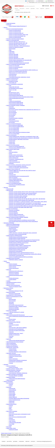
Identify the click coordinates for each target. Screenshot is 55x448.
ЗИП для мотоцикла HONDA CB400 (16, 125)
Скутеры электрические (13, 278)
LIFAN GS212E (11, 51)
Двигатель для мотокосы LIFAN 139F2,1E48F (17, 197)
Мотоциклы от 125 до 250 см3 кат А (16, 271)
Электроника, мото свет (11, 353)
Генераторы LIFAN (9, 188)
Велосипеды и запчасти (8, 288)
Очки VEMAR (11, 424)
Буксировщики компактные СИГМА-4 (16, 244)
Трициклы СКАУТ (12, 231)
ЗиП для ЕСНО (12, 122)
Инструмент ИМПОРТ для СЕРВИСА (16, 375)
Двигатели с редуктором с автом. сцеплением (18, 196)
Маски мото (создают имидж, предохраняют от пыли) (19, 414)
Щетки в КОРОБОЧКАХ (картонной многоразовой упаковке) (21, 316)
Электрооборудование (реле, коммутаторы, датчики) (19, 77)
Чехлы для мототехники (11, 343)
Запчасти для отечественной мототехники (14, 28)
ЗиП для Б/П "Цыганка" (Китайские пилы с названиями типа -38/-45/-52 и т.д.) (24, 109)
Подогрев (11, 363)
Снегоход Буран (12, 140)
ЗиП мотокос (11, 116)
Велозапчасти (9, 298)
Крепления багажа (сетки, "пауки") (16, 333)
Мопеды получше (12, 266)
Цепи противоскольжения (14, 181)
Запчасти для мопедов (13, 68)
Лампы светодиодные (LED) (14, 162)
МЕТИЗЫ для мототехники (14, 334)
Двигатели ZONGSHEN (13, 213)
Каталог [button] (4, 20)
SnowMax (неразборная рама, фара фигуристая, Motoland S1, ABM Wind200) (24, 137)
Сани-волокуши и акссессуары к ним (16, 255)
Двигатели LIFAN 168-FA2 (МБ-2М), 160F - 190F (18, 43)
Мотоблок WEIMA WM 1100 (14, 94)
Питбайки (8, 281)
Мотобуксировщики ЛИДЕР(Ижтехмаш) (14, 235)
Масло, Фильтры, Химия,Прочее (12, 149)
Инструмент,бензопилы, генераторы (13, 370)
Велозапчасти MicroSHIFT (14, 309)
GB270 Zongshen (12, 48)
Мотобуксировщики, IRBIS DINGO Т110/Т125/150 (18, 139)
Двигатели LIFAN (9, 190)
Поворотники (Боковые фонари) (15, 356)
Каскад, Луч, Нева (12, 89)
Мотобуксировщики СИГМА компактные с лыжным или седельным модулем (24, 239)
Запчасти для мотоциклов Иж (15, 30)
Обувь (10, 408)
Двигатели (6, 187)
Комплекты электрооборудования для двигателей (19, 62)
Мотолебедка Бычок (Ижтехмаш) (13, 258)
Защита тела (11, 412)
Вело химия (11, 302)
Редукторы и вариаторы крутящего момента (15, 38)
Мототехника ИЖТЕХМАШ (9, 222)
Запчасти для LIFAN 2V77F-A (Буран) (16, 47)
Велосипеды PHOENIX (10, 292)
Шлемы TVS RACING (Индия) (14, 399)
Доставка (33, 8)
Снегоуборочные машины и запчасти (13, 282)
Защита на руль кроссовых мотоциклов (17, 340)
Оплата (27, 8)
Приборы (11, 357)
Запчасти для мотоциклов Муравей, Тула (17, 36)
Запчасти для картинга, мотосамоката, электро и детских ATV (18, 164)
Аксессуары (11, 106)
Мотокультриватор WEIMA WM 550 (16, 95)
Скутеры (8, 276)
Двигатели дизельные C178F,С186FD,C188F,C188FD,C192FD (20, 207)
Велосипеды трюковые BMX (14, 293)
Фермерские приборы (10, 377)
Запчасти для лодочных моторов (12, 145)
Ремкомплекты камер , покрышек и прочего (17, 306)
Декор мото (11, 331)
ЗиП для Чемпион (12, 113)
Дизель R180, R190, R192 (14, 87)
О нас (37, 8)
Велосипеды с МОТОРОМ (11, 310)
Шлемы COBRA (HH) (13, 397)
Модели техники (12, 319)
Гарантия (42, 8)
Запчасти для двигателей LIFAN (12, 40)
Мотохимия (11, 163)
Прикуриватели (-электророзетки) (16, 361)
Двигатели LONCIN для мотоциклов (16, 214)
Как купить (22, 8)
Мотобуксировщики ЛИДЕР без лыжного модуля (18, 242)
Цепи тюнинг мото (12, 75)
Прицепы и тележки (10, 283)
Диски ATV (11, 173)
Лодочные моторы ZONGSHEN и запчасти (17, 147)
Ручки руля (11, 336)
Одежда (10, 385)
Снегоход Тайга (12, 143)
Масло (10, 150)
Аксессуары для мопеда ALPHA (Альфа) (17, 330)
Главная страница (4, 433)
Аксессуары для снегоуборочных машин (17, 184)
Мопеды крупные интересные (15, 265)
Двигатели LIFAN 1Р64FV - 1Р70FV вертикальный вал (19, 45)
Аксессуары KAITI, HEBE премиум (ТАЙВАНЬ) (18, 327)
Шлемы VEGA (11, 402)
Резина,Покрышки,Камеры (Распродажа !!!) (18, 26)
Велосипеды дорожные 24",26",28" (16, 290)
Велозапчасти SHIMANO (14, 307)
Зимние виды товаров (13, 429)
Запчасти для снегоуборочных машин (13, 183)
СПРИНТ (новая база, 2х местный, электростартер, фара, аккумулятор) (23, 232)
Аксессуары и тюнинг (10, 320)
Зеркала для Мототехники (11, 344)
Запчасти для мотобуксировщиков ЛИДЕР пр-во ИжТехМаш (21, 256)
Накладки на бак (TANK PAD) (14, 322)
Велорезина (11, 303)
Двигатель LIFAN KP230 (13, 55)
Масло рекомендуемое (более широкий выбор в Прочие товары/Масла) (23, 221)
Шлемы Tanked (12, 392)
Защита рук (8, 339)
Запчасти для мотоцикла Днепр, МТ (16, 33)
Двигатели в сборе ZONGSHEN (15, 218)
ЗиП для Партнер (12, 111)
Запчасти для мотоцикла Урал (15, 31)
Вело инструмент (12, 300)
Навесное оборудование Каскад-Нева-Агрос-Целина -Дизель (21, 96)
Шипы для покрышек (13, 177)
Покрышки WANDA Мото (14, 171)
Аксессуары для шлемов (14, 324)
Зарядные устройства (13, 152)
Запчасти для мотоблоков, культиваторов (14, 84)
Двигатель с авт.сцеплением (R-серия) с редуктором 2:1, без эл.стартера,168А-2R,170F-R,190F (27, 204)
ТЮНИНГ (11, 337)
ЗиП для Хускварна (13, 112)
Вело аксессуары (12, 299)
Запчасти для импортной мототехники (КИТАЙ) (15, 64)
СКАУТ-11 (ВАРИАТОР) (13, 230)
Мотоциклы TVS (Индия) (14, 272)
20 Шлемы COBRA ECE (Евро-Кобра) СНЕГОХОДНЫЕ (19, 398)
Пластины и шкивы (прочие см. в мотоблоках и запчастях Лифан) (22, 220)
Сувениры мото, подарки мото (12, 347)
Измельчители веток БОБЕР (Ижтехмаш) (17, 378)
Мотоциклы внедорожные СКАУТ (12, 225)
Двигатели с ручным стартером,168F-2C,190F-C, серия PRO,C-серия (22, 194)
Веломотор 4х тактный (13, 81)
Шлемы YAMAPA (12, 394)
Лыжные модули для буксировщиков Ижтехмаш (18, 247)
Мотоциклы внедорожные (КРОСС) (16, 275)
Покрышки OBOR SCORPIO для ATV (16, 180)
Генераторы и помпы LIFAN (14, 371)
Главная (3, 441)
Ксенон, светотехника (13, 358)
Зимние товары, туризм (11, 428)
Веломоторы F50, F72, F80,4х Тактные (13, 295)
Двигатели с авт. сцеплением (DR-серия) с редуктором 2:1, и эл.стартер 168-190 (25, 203)
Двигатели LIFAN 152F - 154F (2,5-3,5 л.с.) (17, 41)
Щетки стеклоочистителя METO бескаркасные (15, 315)
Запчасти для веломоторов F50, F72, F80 (14, 296)
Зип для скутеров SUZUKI (14, 129)
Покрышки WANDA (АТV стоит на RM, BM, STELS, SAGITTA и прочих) (22, 170)
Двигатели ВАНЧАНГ (13, 211)
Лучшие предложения (10, 23)
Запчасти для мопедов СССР (11, 79)
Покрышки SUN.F (12, 174)
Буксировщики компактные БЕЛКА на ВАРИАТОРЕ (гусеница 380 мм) (22, 241)
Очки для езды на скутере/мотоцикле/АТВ (17, 416)
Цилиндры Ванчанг (13, 74)
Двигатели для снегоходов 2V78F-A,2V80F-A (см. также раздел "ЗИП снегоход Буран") (26, 205)
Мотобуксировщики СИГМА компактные (17, 249)
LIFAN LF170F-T (12, 53)
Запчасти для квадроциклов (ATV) (16, 67)
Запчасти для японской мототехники (13, 123)
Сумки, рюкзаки (12, 421)
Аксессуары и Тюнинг (8, 313)
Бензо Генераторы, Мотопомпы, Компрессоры (18, 373)
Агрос (10, 85)
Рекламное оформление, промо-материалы (17, 351)
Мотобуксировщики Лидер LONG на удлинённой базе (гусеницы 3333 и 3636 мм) (25, 254)
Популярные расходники (14, 121)
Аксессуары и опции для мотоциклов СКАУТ (17, 234)
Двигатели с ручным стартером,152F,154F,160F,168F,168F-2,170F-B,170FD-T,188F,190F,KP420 (27, 198)
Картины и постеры (13, 350)
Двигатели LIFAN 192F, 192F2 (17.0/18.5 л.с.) (17, 44)
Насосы (10, 153)
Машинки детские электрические (13, 285)
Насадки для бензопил (10, 365)
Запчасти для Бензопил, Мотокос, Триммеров (15, 105)
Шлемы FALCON (12, 388)
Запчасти (5, 27)
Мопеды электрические (14, 268)
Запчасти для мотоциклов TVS (12, 78)
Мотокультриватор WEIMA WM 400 (16, 102)
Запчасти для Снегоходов (11, 135)
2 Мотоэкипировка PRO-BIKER (15, 422)
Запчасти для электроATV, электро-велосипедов (18, 167)
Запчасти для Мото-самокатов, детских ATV (17, 166)
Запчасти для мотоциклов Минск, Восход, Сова (18, 34)
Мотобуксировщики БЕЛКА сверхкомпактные (18, 237)
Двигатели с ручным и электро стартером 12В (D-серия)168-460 (21, 200)
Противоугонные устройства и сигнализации (18, 360)
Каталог (16, 8)
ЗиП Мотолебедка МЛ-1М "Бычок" (16, 88)
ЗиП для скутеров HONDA (14, 133)
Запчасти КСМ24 (12, 186)
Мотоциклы (8, 269)
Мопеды (8, 262)
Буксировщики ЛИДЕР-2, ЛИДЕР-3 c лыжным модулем (20, 245)
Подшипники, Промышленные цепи (16, 159)
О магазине (21, 441)
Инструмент (6, 364)
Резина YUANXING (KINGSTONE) (15, 179)
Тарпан (10, 99)
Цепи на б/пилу (12, 119)
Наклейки (11, 323)
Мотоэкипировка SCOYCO (11, 404)
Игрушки (8, 317)
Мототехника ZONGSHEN (14, 273)
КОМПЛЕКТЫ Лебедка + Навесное (16, 259)
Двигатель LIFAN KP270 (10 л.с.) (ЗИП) (16, 58)
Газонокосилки (12, 108)
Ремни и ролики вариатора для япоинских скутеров (19, 132)
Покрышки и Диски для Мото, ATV (13, 169)
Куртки (10, 425)
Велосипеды (8, 289)
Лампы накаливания (13, 160)
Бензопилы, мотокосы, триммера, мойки (14, 368)
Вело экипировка (9, 382)
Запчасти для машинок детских (15, 286)
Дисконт (47, 8)
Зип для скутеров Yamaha (14, 130)
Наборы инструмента (10, 380)
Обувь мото (11, 415)
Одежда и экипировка (8, 381)
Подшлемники (12, 419)
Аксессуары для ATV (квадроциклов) (16, 329)
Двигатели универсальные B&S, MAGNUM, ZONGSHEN (17, 217)
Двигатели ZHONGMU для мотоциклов (16, 215)
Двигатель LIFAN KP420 (13, 57)
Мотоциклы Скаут (12, 228)
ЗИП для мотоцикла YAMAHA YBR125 (16, 126)
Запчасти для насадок (13, 367)
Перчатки (11, 384)
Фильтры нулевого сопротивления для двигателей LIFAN (20, 60)
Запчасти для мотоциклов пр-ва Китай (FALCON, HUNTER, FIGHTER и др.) (23, 70)
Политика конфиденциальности (44, 441)
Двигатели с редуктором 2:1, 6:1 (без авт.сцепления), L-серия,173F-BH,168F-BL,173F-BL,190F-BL (28, 201)
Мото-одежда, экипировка (11, 411)
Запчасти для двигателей (14, 65)
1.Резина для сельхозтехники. (15, 101)
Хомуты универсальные (13, 157)
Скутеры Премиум (12, 279)
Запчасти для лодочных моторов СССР (16, 146)
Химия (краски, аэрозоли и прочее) (16, 156)
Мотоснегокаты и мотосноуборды (15, 251)
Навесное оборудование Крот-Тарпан (16, 98)
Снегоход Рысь (12, 142)
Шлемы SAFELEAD (12, 390)
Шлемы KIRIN (11, 401)
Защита (10, 407)
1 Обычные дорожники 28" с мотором (16, 312)
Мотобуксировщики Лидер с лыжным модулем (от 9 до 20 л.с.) (21, 252)
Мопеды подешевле (13, 264)
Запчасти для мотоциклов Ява (15, 37)
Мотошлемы (8, 387)
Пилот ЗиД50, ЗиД (12, 82)
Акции (5, 21)
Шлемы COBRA (12, 395)
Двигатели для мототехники (12, 208)
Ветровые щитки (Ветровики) (12, 346)
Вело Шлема (8, 426)
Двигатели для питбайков (14, 210)
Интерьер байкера (12, 348)
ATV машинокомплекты (13, 227)
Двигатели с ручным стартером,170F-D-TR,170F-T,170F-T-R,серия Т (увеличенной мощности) (27, 191)
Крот (10, 91)
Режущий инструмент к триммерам (16, 118)
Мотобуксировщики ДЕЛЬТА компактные (17, 238)
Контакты (18, 10)
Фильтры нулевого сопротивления (16, 154)
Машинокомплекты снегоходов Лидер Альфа (18, 248)
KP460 (10, 50)
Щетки (10, 326)
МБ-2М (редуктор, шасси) (14, 92)
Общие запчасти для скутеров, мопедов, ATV (18, 72)
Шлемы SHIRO (12, 391)
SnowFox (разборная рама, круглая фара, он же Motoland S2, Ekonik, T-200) (23, 136)
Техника (5, 261)
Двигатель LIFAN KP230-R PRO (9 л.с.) (16, 61)
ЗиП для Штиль (12, 115)
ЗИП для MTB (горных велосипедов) (16, 305)
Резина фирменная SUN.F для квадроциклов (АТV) (19, 176)
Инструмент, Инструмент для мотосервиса (14, 374)
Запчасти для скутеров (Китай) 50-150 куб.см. (18, 71)
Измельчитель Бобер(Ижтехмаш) (13, 224)
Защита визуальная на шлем (14, 354)
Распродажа (8, 24)
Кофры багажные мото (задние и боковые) (14, 341)
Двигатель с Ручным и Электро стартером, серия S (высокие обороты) (22, 193)
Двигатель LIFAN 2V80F (13, 54)
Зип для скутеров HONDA (14, 128)
